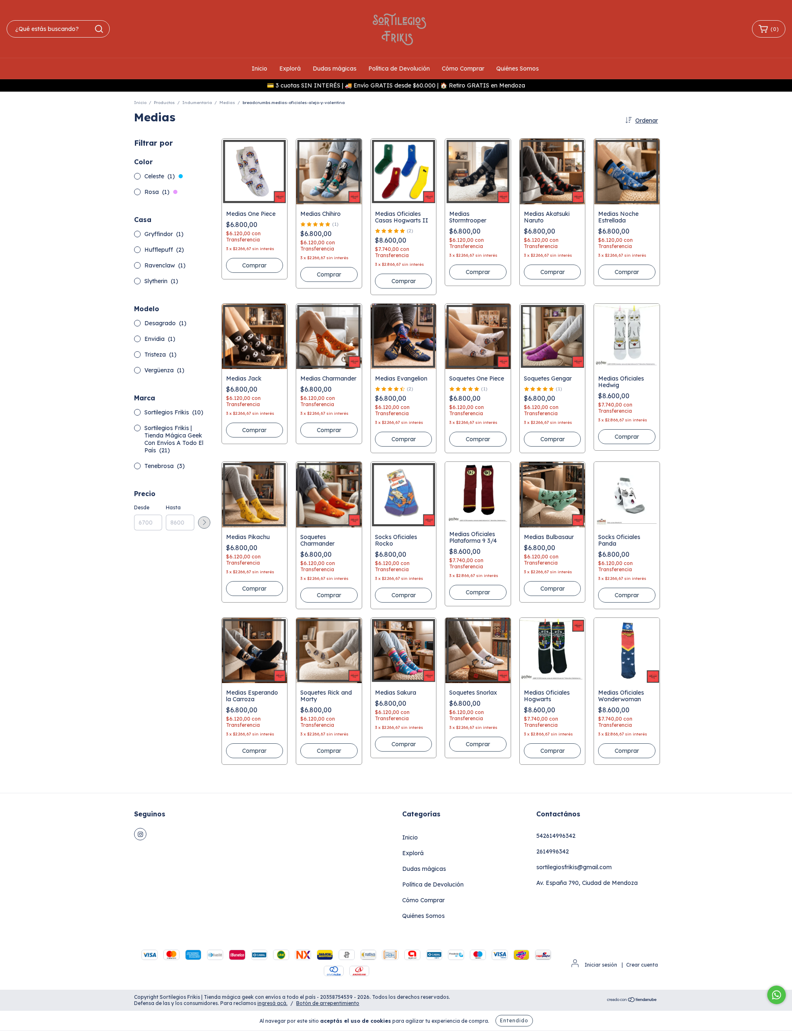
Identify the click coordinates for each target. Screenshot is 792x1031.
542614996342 (555, 835)
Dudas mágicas (334, 68)
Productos (164, 102)
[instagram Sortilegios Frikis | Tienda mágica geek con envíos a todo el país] (140, 834)
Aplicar (204, 522)
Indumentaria (197, 102)
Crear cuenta (642, 965)
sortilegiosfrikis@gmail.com (574, 867)
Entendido (514, 1020)
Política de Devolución (399, 68)
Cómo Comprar (463, 68)
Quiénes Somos (517, 68)
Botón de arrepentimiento (327, 1003)
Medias (227, 102)
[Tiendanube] (632, 1001)
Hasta (173, 507)
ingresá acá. (272, 1003)
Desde (141, 507)
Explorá (290, 68)
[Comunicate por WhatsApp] (776, 995)
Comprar (403, 281)
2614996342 (552, 851)
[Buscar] (99, 28)
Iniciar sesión (601, 965)
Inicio (259, 68)
